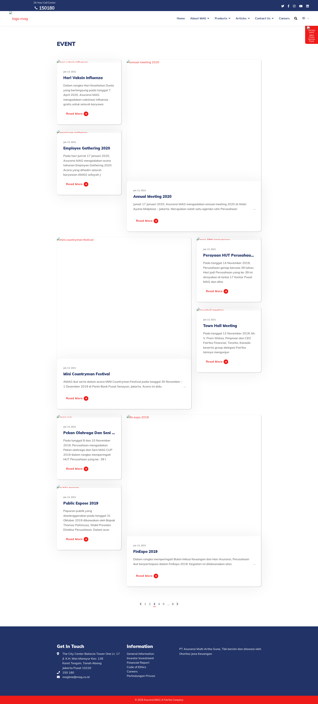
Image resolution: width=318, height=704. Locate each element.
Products (221, 18)
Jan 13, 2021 (69, 71)
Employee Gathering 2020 (86, 148)
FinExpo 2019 (145, 551)
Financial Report (138, 662)
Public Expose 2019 (80, 503)
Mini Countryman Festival (86, 374)
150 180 (68, 672)
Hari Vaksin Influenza (83, 77)
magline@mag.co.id (76, 677)
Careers (284, 18)
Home (181, 18)
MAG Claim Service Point (311, 38)
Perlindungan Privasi (141, 676)
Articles (241, 18)
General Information (140, 654)
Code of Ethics (136, 667)
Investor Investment (140, 658)
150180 (46, 8)
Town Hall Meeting (220, 325)
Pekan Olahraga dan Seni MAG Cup (96, 432)
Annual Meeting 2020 (152, 196)
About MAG (198, 18)
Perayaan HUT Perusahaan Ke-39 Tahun (240, 255)
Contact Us (263, 18)
